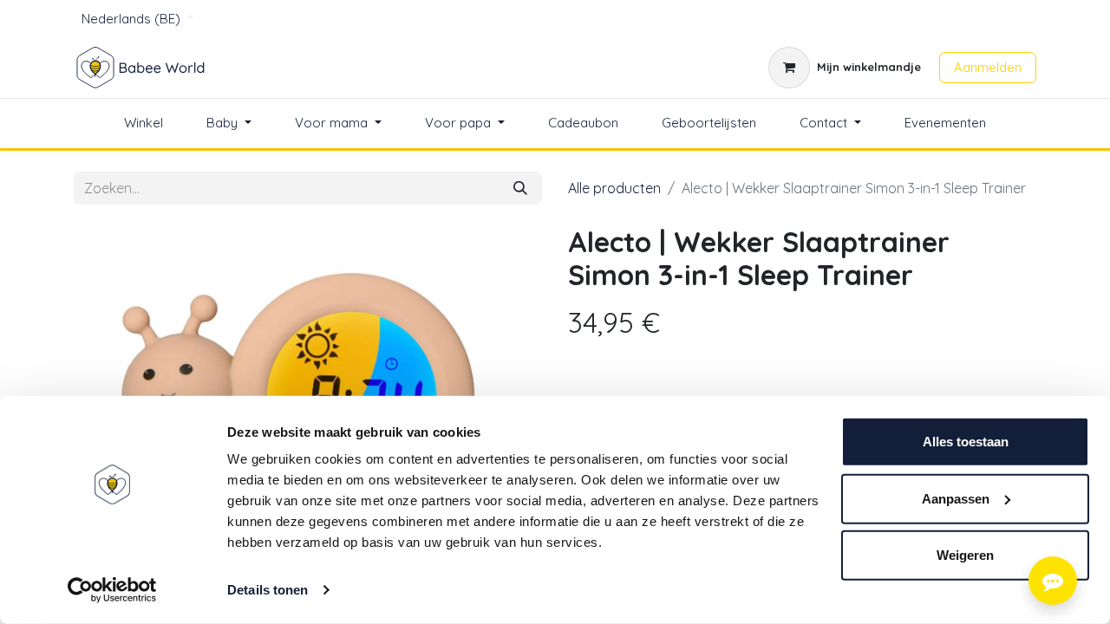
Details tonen (267, 589)
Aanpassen (955, 498)
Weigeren (965, 555)
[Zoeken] (520, 188)
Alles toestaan (966, 441)
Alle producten (614, 188)
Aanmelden (988, 67)
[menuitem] (143, 123)
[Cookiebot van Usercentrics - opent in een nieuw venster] (112, 590)
